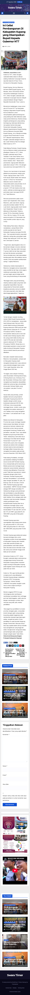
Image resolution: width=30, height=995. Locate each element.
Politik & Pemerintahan (8, 22)
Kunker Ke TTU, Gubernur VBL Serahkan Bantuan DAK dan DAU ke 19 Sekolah (20, 653)
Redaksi (15, 987)
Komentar (6, 734)
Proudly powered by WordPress (10, 982)
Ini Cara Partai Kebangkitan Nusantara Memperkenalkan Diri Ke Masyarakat (10, 653)
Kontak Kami (9, 987)
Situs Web (6, 784)
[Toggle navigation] (14, 13)
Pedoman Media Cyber (15, 991)
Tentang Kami (21, 987)
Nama (5, 766)
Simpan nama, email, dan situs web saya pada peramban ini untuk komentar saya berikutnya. (14, 798)
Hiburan (6, 940)
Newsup (24, 982)
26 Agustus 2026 (10, 911)
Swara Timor (15, 7)
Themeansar (15, 984)
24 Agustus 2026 (10, 946)
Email (5, 775)
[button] (25, 13)
